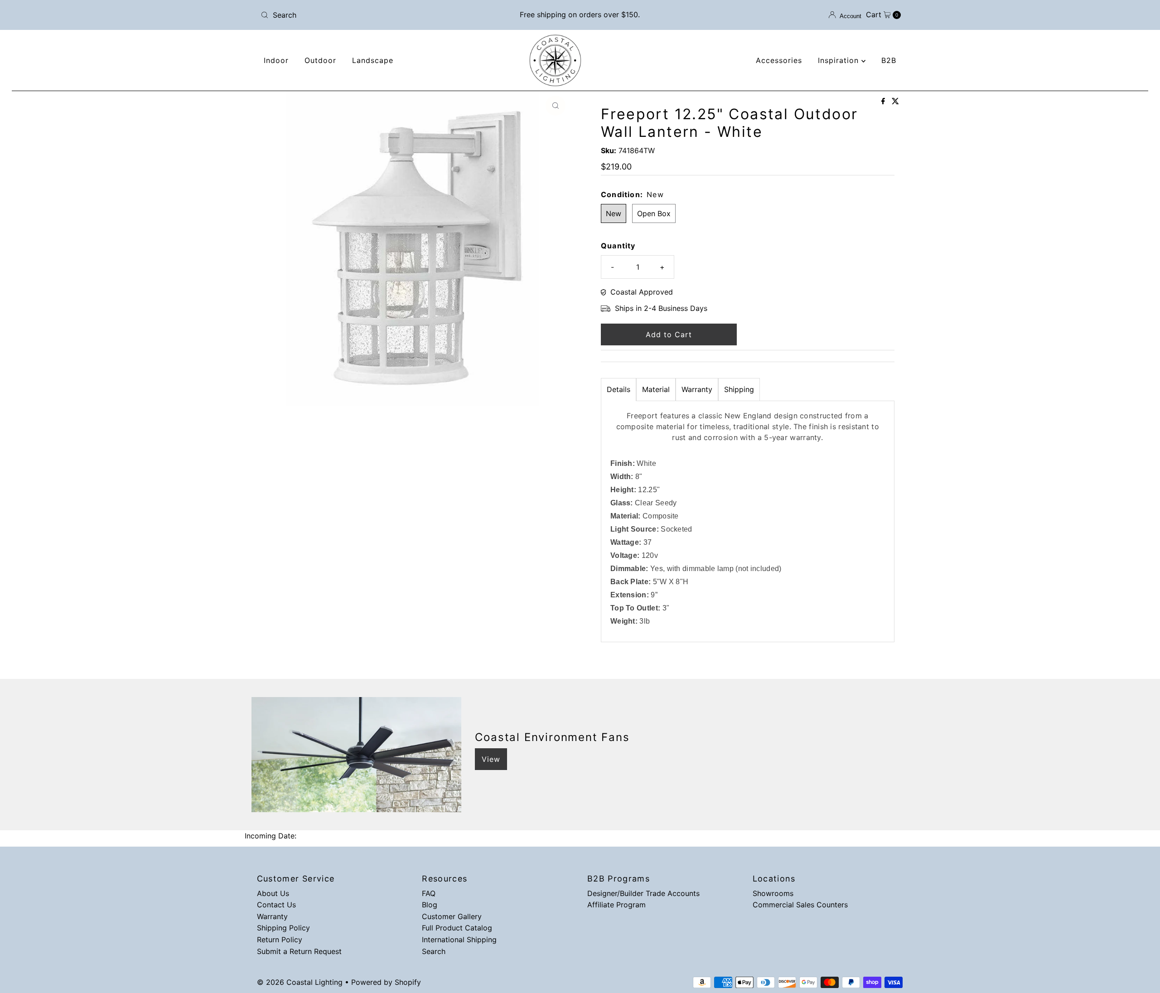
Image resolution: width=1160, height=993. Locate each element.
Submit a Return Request (299, 951)
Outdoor (320, 60)
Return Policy (279, 939)
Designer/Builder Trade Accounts (643, 893)
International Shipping (459, 939)
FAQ (428, 893)
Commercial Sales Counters (800, 904)
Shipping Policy (283, 927)
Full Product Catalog (457, 927)
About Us (273, 893)
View (491, 759)
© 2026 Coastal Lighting (300, 982)
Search (433, 951)
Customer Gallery (452, 916)
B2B (888, 60)
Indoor (276, 60)
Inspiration (839, 60)
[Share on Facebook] (884, 101)
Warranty (697, 389)
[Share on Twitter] (895, 101)
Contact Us (276, 904)
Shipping (739, 389)
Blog (429, 904)
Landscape (372, 60)
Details (618, 389)
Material (656, 389)
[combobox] (362, 15)
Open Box (654, 213)
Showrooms (773, 893)
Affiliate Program (616, 904)
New (613, 213)
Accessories (779, 60)
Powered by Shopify (386, 982)
